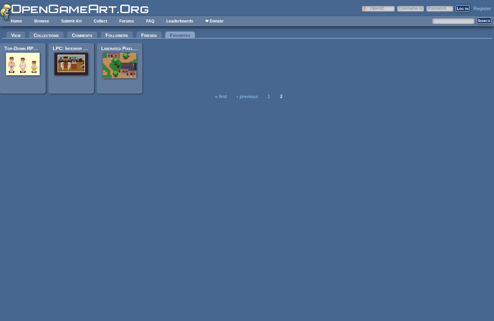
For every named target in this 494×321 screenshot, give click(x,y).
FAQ (150, 21)
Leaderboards (179, 21)
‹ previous (247, 96)
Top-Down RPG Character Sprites (40, 48)
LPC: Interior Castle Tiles (81, 48)
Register (482, 8)
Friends (149, 35)
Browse (41, 21)
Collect (100, 21)
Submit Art (71, 21)
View (15, 35)
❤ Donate (214, 21)
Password (437, 8)
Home (16, 21)
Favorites (182, 35)
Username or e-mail (411, 8)
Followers (117, 35)
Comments (82, 35)
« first (221, 96)
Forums (126, 21)
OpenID (377, 8)
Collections (46, 35)
